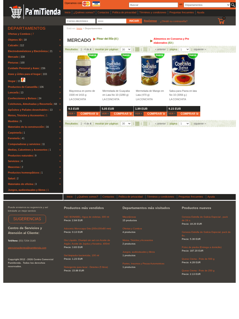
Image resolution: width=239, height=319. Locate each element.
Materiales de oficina (20, 184)
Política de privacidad (124, 12)
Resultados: (72, 49)
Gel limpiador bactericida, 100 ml (81, 255)
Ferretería (14, 138)
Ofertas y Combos (19, 33)
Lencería (13, 92)
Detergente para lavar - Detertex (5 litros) (86, 267)
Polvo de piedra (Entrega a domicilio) (201, 247)
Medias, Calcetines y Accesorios (27, 149)
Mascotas (14, 167)
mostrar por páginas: (107, 49)
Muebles (13, 121)
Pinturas (13, 62)
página (173, 49)
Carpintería (14, 132)
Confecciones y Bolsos (22, 98)
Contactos (103, 12)
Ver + (71, 113)
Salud (11, 178)
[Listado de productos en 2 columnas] (145, 49)
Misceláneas (129, 217)
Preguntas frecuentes (181, 12)
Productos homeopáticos (23, 172)
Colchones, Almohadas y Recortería (30, 104)
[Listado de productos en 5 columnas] (137, 49)
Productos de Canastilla (22, 86)
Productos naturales (20, 155)
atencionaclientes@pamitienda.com (27, 247)
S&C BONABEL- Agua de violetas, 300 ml (86, 217)
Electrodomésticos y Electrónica (28, 51)
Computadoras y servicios (24, 144)
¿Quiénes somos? (84, 12)
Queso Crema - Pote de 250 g (198, 270)
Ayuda (200, 12)
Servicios (13, 161)
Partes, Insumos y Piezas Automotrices (143, 263)
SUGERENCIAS (27, 219)
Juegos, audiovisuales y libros (27, 189)
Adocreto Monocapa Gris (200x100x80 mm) (87, 228)
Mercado (13, 56)
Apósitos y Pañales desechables (28, 109)
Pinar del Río (107, 38)
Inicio (67, 12)
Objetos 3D (15, 39)
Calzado (13, 45)
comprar (88, 113)
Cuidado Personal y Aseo (23, 68)
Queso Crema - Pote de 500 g (198, 259)
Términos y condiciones (152, 12)
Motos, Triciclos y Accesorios (26, 115)
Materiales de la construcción (26, 126)
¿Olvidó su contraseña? (173, 21)
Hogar (11, 81)
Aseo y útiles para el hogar (24, 74)
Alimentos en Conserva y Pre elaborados (171, 40)
